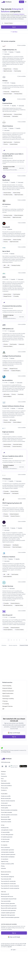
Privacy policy (4, 788)
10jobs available (22, 175)
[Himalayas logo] (6, 2)
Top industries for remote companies (10, 888)
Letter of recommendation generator (10, 917)
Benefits (17, 52)
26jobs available (21, 99)
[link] (4, 645)
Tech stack (5, 54)
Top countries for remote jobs (8, 881)
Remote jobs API (5, 894)
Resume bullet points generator (8, 905)
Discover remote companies (8, 800)
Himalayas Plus (5, 827)
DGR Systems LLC (8, 328)
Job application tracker (7, 830)
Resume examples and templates (9, 810)
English (14, 949)
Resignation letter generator (8, 915)
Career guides (4, 807)
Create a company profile (7, 863)
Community (4, 776)
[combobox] (21, 23)
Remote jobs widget (6, 819)
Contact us (4, 790)
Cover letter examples (6, 812)
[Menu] (25, 2)
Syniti (4, 526)
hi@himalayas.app (5, 762)
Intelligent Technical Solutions (11, 356)
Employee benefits (5, 783)
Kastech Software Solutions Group (13, 406)
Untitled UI (19, 945)
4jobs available (22, 401)
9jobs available (22, 222)
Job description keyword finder (8, 898)
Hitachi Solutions (7, 126)
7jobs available (22, 272)
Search (14, 27)
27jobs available (21, 76)
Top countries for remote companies (10, 886)
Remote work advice (6, 805)
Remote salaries (5, 874)
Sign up (14, 736)
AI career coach (5, 841)
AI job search (4, 803)
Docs (2, 778)
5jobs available (22, 351)
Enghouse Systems (8, 432)
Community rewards (6, 821)
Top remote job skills (6, 879)
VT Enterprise (6, 479)
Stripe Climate (6, 752)
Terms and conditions (6, 785)
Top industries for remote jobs (8, 883)
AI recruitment (4, 859)
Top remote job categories (7, 876)
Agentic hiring (4, 861)
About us (3, 774)
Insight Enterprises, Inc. (9, 49)
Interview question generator (8, 854)
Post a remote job (5, 847)
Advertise (3, 868)
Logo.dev (9, 946)
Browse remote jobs (6, 798)
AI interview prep (5, 839)
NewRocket (6, 180)
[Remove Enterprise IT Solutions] (13, 23)
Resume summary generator (8, 903)
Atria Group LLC (7, 615)
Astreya (4, 80)
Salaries (10, 52)
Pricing (2, 866)
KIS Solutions (6, 204)
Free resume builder (6, 901)
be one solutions (7, 380)
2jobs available (22, 552)
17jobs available (22, 121)
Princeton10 (6, 227)
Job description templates (7, 852)
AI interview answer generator (8, 910)
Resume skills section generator (9, 908)
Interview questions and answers (9, 814)
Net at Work (6, 251)
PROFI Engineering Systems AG (12, 503)
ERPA (4, 277)
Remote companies (13, 645)
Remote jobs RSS (5, 817)
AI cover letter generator (7, 834)
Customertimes (7, 103)
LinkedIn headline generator (8, 912)
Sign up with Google (15, 732)
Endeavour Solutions (8, 556)
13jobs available (22, 200)
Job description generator (7, 849)
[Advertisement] (14, 37)
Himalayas (4, 645)
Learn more (21, 168)
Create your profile (5, 796)
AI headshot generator (6, 837)
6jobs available (22, 324)
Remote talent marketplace (7, 856)
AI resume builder (5, 832)
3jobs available (22, 474)
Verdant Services (7, 586)
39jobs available (21, 45)
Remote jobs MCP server (7, 896)
